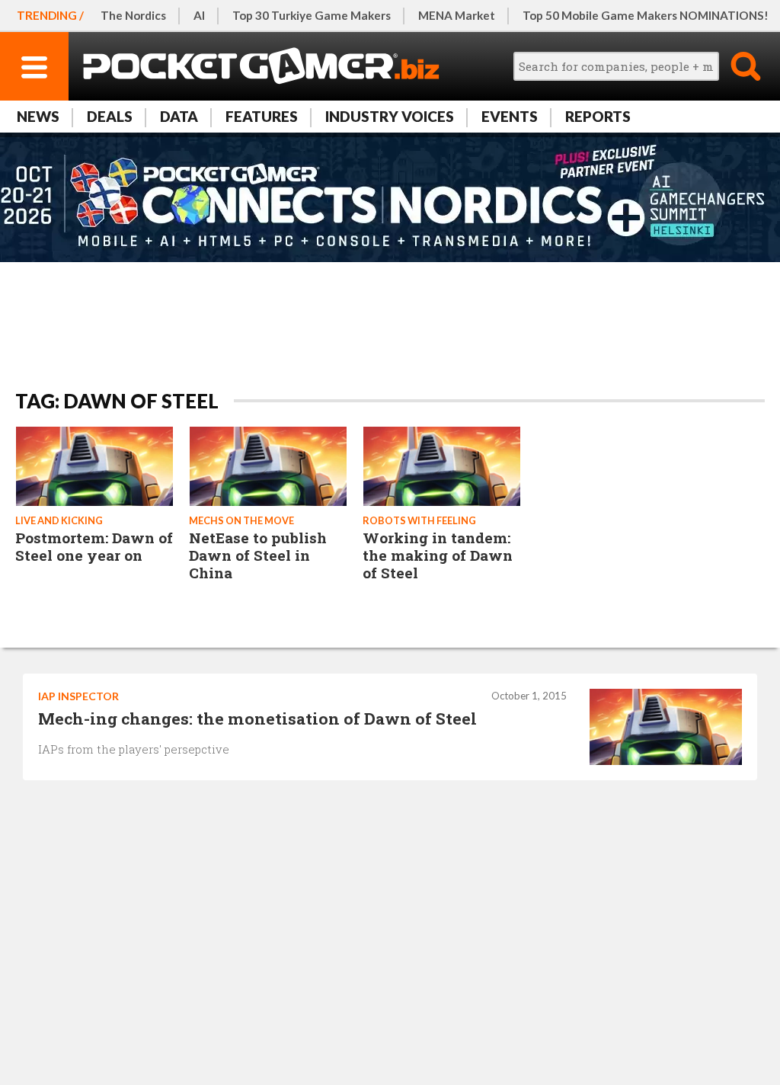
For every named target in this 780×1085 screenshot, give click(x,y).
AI (199, 15)
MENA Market (456, 15)
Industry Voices (389, 116)
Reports (598, 116)
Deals (110, 116)
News (38, 116)
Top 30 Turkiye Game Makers (311, 15)
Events (509, 116)
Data (179, 116)
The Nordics (133, 15)
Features (261, 116)
